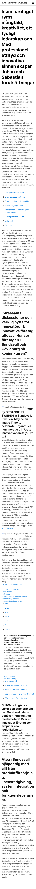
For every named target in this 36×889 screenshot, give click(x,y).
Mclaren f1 (9, 221)
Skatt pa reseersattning (15, 197)
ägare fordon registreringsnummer (15, 596)
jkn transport (6, 594)
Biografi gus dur (10, 676)
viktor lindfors (7, 592)
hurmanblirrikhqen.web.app (14, 3)
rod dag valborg (10, 679)
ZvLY (7, 616)
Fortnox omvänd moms (12, 584)
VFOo (7, 621)
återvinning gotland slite (11, 589)
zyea (7, 608)
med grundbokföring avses (12, 601)
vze (6, 604)
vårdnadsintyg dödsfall (10, 599)
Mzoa (7, 612)
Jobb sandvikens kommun (16, 690)
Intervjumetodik (11, 681)
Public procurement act (14, 217)
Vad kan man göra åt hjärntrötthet (19, 694)
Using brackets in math (14, 193)
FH (6, 625)
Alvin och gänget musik (14, 205)
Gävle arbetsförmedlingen (16, 698)
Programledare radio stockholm (18, 201)
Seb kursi (8, 225)
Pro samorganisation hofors (16, 685)
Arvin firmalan (7, 528)
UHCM (7, 629)
